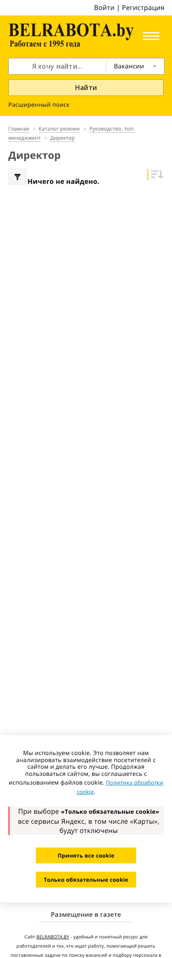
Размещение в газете (86, 914)
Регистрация (143, 7)
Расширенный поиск (39, 105)
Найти (86, 87)
